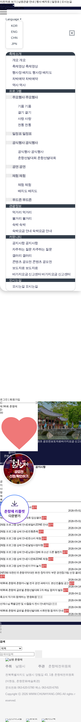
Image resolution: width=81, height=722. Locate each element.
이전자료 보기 (8, 1)
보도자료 (56, 441)
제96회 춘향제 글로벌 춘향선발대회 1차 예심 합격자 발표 (31, 590)
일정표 (56, 1)
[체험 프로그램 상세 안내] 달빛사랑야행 (22, 545)
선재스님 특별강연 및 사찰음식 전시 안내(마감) (26, 603)
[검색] (38, 654)
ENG (9, 8)
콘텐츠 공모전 (42, 441)
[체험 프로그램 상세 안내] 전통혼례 (19, 531)
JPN (21, 8)
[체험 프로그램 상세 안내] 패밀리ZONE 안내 (24, 524)
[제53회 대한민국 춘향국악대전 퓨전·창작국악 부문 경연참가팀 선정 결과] (40, 572)
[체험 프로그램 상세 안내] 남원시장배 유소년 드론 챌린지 (31, 552)
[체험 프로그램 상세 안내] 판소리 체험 (21, 538)
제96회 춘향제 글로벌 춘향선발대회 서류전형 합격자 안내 (32, 610)
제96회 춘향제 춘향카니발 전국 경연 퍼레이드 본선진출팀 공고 (34, 583)
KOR (3, 8)
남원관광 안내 (26, 1)
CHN (15, 8)
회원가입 (15, 399)
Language (12, 19)
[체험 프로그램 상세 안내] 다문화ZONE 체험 (24, 558)
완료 (40, 596)
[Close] (72, 33)
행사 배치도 (43, 1)
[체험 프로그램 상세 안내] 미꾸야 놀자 (21, 565)
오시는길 (67, 1)
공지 (44, 517)
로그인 (4, 399)
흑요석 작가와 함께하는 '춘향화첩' (19, 596)
